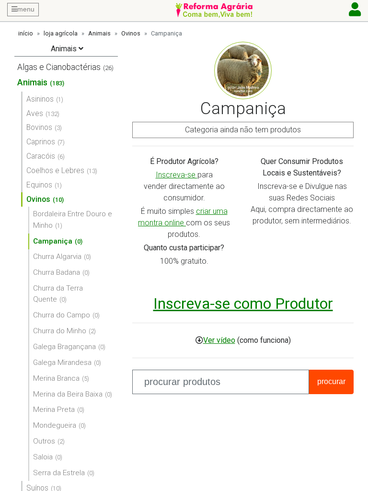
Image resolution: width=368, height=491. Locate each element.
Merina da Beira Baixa (68, 394)
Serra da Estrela (59, 472)
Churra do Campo (61, 315)
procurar (331, 381)
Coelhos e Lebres (55, 170)
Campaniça (52, 241)
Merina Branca (56, 378)
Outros (44, 441)
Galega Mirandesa (62, 362)
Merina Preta (54, 409)
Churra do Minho (59, 331)
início (25, 33)
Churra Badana (56, 272)
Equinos (39, 184)
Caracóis (40, 156)
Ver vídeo (219, 340)
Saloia (43, 457)
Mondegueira (54, 425)
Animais (99, 33)
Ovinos (130, 33)
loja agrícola (61, 33)
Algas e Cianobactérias (59, 67)
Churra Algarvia (57, 256)
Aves (34, 113)
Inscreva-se (176, 174)
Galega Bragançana (64, 346)
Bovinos (39, 127)
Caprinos (40, 141)
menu (25, 9)
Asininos (40, 99)
